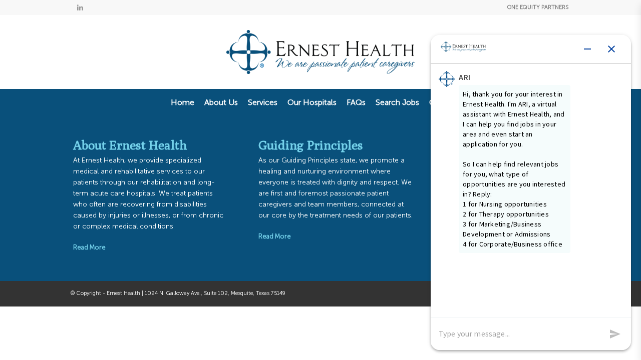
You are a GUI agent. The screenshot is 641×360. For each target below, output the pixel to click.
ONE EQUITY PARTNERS (537, 7)
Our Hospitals (312, 102)
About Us (221, 102)
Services (262, 102)
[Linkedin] (80, 7)
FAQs (356, 102)
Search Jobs (397, 102)
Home (182, 102)
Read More (89, 247)
